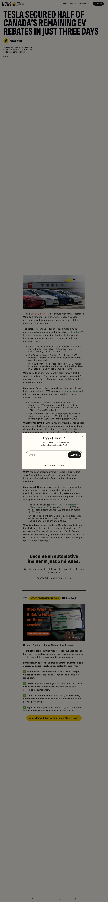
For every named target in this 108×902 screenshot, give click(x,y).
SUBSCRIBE (75, 454)
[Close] (82, 436)
